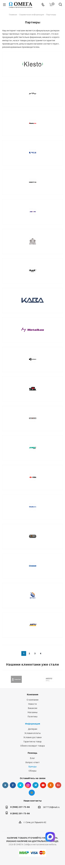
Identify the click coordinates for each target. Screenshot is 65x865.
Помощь (32, 753)
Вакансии (32, 708)
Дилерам (32, 729)
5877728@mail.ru (51, 807)
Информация (32, 723)
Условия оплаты (32, 733)
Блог (32, 758)
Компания (32, 694)
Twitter (20, 785)
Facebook (13, 785)
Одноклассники (51, 785)
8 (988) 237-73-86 (20, 807)
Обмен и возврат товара (32, 746)
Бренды (33, 766)
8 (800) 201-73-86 (20, 813)
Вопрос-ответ (33, 762)
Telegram (35, 785)
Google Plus (58, 785)
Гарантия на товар (33, 741)
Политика (32, 716)
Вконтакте (5, 785)
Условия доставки (32, 737)
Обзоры (32, 771)
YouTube (43, 785)
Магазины (32, 712)
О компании (32, 700)
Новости (32, 704)
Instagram (28, 785)
